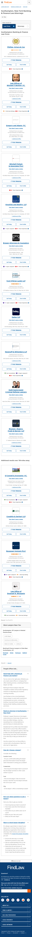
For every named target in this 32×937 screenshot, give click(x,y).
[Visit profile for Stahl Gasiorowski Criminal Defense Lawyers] (16, 384)
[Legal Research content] (29, 919)
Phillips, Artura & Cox (16, 47)
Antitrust (18, 644)
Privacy (9, 933)
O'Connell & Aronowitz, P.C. (16, 475)
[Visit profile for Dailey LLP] (16, 311)
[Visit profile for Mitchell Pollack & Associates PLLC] (16, 158)
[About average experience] (22, 69)
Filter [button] (4, 17)
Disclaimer (15, 933)
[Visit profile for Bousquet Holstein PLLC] (16, 545)
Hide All (9, 663)
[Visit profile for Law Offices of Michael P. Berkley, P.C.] (16, 77)
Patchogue (18, 653)
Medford (24, 653)
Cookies (23, 933)
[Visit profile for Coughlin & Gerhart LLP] (16, 511)
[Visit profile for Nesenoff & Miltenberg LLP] (16, 346)
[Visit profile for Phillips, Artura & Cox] (16, 41)
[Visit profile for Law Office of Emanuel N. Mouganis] (16, 585)
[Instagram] (18, 900)
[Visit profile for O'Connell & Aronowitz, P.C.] (16, 470)
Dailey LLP (16, 317)
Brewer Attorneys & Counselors (16, 243)
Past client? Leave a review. (16, 88)
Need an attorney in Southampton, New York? (15, 712)
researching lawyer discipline (20, 834)
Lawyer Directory (5, 6)
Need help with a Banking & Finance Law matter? (12, 674)
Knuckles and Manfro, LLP (16, 204)
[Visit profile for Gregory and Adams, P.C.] (16, 120)
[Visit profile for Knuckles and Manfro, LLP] (16, 199)
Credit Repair (7, 636)
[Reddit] (23, 900)
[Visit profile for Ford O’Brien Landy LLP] (16, 275)
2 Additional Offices (16, 442)
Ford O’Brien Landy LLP (16, 281)
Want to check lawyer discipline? (14, 822)
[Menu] (2, 2)
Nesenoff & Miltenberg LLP (16, 352)
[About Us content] (29, 905)
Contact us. (7, 879)
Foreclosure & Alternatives (10, 640)
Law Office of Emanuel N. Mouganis (16, 592)
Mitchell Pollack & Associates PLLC (16, 165)
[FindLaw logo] (9, 2)
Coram (4, 654)
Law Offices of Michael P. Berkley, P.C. (16, 84)
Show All (3, 663)
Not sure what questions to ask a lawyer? (14, 797)
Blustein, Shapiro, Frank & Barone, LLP (16, 430)
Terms (3, 933)
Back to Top (17, 861)
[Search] (29, 2)
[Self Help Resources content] (29, 915)
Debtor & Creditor (8, 644)
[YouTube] (7, 900)
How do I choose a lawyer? (12, 750)
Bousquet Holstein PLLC (16, 551)
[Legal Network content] (29, 924)
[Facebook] (2, 900)
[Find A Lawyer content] (29, 910)
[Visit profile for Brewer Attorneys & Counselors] (16, 237)
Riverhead (5, 653)
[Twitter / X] (12, 900)
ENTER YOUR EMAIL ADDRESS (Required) (11, 888)
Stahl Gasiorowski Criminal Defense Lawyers (16, 391)
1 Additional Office (16, 98)
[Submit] (29, 891)
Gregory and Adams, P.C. (16, 125)
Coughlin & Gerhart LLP (16, 516)
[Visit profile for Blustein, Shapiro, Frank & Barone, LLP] (16, 423)
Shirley (11, 653)
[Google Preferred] (28, 900)
